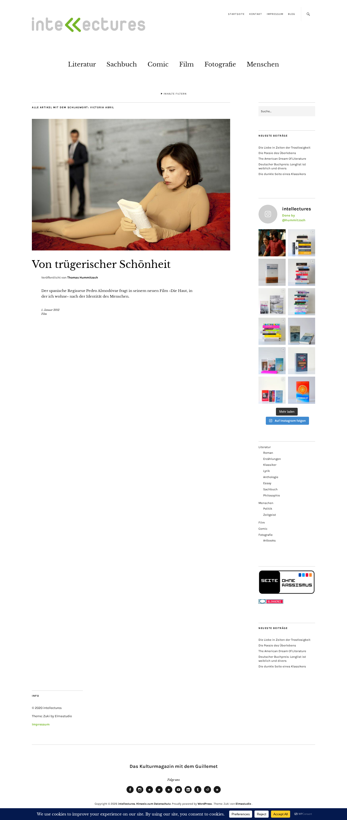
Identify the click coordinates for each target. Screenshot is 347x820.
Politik (267, 508)
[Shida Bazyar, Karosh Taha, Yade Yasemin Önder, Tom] (301, 301)
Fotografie (220, 64)
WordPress (205, 803)
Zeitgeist (269, 514)
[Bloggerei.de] (270, 603)
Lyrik (266, 471)
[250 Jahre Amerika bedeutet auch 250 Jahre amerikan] (301, 242)
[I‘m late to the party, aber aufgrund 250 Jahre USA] (301, 272)
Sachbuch (121, 64)
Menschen (263, 64)
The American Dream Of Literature (282, 158)
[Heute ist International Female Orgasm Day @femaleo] (272, 331)
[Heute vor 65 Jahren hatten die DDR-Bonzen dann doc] (272, 301)
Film (186, 64)
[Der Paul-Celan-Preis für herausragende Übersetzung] (301, 331)
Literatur (82, 64)
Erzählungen (272, 459)
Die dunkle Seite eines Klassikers (282, 174)
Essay (267, 483)
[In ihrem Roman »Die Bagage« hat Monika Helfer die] (272, 360)
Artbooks (269, 540)
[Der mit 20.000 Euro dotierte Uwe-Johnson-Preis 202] (272, 390)
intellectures (126, 803)
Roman (268, 452)
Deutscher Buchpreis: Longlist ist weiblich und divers (282, 166)
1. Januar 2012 (50, 310)
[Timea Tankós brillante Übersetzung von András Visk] (272, 272)
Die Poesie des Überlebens (277, 153)
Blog (291, 14)
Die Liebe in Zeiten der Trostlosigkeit (284, 147)
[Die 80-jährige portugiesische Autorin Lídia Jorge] (301, 360)
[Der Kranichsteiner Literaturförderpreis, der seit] (301, 390)
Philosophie (271, 495)
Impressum (275, 14)
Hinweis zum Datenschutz (153, 803)
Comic (158, 64)
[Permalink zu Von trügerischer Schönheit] (131, 249)
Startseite (236, 14)
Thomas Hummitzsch (82, 277)
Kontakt (255, 14)
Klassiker (269, 464)
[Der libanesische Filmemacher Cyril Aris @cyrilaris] (272, 242)
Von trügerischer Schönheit (101, 264)
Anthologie (270, 477)
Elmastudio (243, 803)
